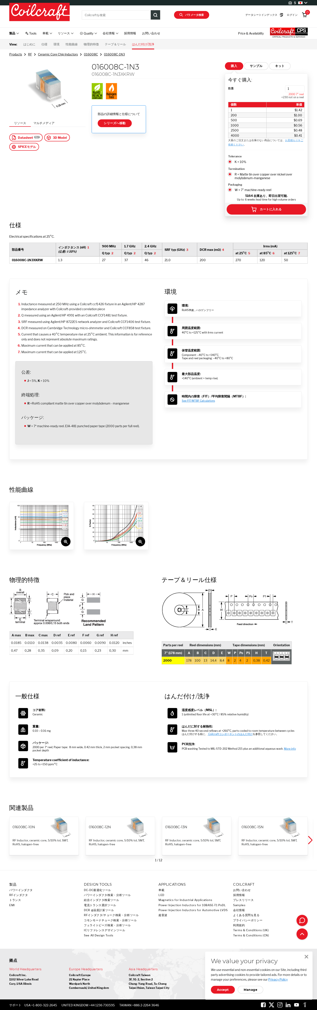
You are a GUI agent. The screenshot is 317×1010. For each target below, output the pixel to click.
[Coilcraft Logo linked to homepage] (39, 12)
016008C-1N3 (114, 54)
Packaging (235, 184)
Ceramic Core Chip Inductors (58, 54)
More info (290, 748)
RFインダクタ (18, 895)
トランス (15, 900)
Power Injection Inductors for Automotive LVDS (193, 910)
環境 (56, 44)
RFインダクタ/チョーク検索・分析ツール (111, 915)
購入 (234, 66)
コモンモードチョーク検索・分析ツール (110, 920)
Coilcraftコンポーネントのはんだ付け (230, 734)
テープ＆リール (115, 44)
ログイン (292, 14)
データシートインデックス (261, 14)
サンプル (256, 66)
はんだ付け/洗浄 (143, 44)
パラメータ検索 (194, 14)
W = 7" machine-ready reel (253, 190)
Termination (236, 169)
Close (306, 956)
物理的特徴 (91, 44)
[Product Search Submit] (155, 15)
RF (30, 54)
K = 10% (240, 162)
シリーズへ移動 (115, 123)
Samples (239, 905)
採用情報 (130, 33)
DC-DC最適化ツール (97, 890)
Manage (250, 990)
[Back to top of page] (302, 934)
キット (279, 66)
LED (161, 895)
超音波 (162, 915)
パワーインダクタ (21, 890)
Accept (223, 990)
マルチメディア (44, 123)
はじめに (29, 44)
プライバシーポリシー (247, 920)
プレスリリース (243, 900)
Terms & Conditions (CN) (251, 935)
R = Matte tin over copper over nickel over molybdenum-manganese (263, 176)
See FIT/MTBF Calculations (198, 400)
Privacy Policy (278, 979)
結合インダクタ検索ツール (101, 900)
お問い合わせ (151, 33)
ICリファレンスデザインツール (104, 930)
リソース (20, 123)
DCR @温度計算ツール (99, 910)
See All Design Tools (98, 935)
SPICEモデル (27, 147)
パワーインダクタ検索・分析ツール (107, 895)
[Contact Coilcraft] (302, 920)
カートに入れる (271, 209)
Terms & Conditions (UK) (251, 930)
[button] (310, 840)
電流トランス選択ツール (100, 905)
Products (15, 54)
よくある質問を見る (246, 915)
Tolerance (235, 156)
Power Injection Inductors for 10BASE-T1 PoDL (192, 905)
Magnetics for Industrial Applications (185, 900)
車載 (161, 890)
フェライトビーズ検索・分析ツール (107, 925)
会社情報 (239, 910)
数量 (231, 88)
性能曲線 (72, 44)
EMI (12, 905)
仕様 (44, 44)
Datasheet (25, 137)
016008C (91, 54)
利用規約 (239, 925)
